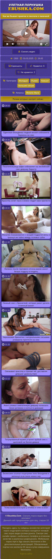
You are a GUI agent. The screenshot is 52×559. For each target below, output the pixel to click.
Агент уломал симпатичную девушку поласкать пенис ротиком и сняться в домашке (26, 406)
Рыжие (34, 81)
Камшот (45, 81)
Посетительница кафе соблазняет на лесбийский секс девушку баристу (26, 167)
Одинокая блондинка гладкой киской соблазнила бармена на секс (26, 133)
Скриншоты (16, 66)
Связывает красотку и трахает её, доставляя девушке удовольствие (26, 372)
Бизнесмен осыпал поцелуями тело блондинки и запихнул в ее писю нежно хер (26, 474)
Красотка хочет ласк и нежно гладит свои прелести (26, 201)
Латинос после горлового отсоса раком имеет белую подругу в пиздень (26, 270)
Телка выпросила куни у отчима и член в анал (26, 507)
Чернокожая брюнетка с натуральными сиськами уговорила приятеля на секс (26, 338)
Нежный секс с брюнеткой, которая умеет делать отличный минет (26, 304)
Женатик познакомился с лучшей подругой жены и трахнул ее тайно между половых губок (26, 236)
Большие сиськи (26, 85)
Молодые (23, 81)
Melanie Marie (32, 93)
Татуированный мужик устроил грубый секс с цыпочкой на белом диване (26, 440)
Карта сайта (26, 553)
